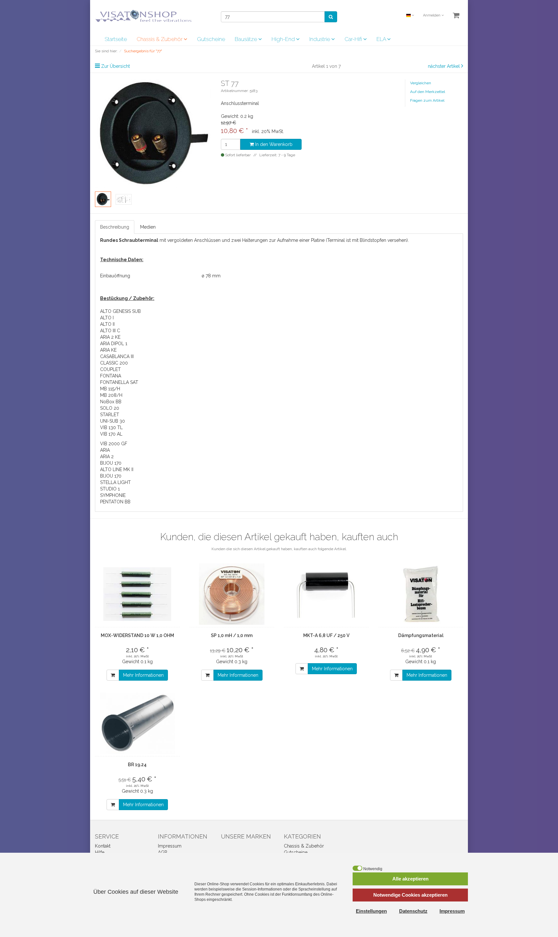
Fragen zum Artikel (427, 100)
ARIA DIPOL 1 (113, 343)
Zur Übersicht (115, 66)
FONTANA (110, 375)
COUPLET (110, 369)
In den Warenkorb (273, 144)
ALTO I (107, 317)
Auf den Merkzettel (427, 91)
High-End (284, 39)
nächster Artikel (444, 66)
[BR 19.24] (137, 723)
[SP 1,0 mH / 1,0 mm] (232, 594)
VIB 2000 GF (113, 443)
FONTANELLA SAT (119, 382)
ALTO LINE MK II (116, 469)
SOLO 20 (109, 408)
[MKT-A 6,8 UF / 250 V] (326, 594)
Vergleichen (420, 83)
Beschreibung (114, 227)
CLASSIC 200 (114, 363)
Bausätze (246, 39)
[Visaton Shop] (143, 15)
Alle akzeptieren (410, 878)
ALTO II (107, 324)
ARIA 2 (107, 456)
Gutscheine (211, 39)
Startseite (116, 39)
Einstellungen (371, 911)
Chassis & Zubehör (160, 39)
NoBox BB (110, 401)
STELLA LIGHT (115, 482)
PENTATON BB (115, 501)
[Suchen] (331, 16)
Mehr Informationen (143, 675)
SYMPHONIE (113, 495)
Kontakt (102, 846)
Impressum (169, 846)
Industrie (320, 39)
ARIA (105, 450)
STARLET (109, 414)
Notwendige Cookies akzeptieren (410, 895)
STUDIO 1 (110, 488)
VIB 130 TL (111, 427)
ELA (382, 39)
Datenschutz (413, 911)
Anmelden (432, 15)
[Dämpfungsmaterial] (420, 594)
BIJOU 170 (110, 463)
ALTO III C (110, 330)
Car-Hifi (354, 39)
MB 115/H (110, 388)
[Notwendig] (357, 868)
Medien (148, 227)
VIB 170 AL (111, 434)
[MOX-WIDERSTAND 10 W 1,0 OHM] (137, 594)
